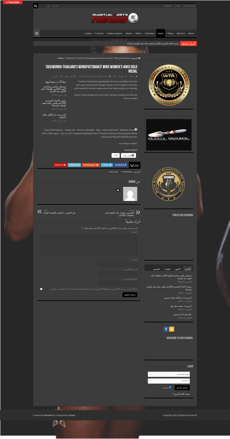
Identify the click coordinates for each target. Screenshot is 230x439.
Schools (100, 33)
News (170, 33)
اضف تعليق (69, 76)
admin (132, 76)
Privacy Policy (189, 6)
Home (191, 33)
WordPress (49, 415)
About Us (181, 33)
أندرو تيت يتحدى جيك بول (181, 306)
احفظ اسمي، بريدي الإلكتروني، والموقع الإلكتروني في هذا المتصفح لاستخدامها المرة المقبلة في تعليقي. (93, 289)
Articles (128, 33)
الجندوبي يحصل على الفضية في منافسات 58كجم (119, 212)
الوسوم (156, 269)
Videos (138, 33)
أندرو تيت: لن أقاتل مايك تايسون (165, 43)
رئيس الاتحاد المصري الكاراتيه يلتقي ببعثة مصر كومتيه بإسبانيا (54, 103)
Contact (88, 33)
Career (177, 6)
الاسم (134, 260)
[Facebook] (54, 6)
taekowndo (127, 172)
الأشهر (177, 269)
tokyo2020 (113, 172)
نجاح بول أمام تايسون (182, 314)
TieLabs (71, 415)
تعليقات (167, 269)
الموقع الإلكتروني (130, 279)
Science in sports (114, 33)
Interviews (149, 33)
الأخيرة (188, 269)
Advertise (167, 6)
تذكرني (165, 387)
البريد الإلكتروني (129, 269)
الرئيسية (134, 58)
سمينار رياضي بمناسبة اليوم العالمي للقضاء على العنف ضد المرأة (53, 88)
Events (161, 33)
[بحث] (35, 6)
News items (103, 76)
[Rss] (57, 6)
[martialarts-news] (115, 17)
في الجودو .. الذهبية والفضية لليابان (59, 211)
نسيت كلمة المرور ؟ (181, 394)
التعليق (133, 232)
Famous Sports (91, 76)
